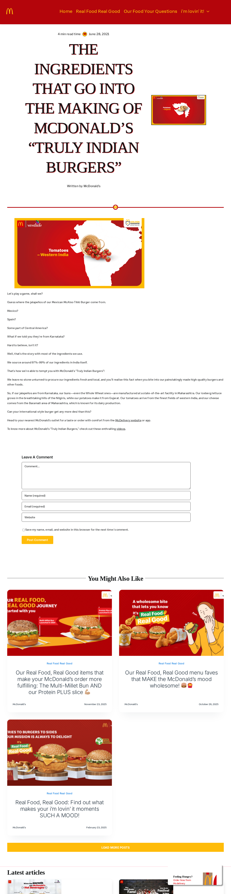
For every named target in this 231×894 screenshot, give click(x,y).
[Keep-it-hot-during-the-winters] (34, 881)
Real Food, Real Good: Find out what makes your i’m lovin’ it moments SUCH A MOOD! (59, 809)
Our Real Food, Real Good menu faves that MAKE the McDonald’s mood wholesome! (171, 679)
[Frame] (10, 9)
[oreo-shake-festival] (146, 881)
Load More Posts (115, 847)
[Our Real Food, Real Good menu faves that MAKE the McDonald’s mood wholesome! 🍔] (171, 592)
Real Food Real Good (59, 663)
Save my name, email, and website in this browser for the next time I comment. (77, 529)
